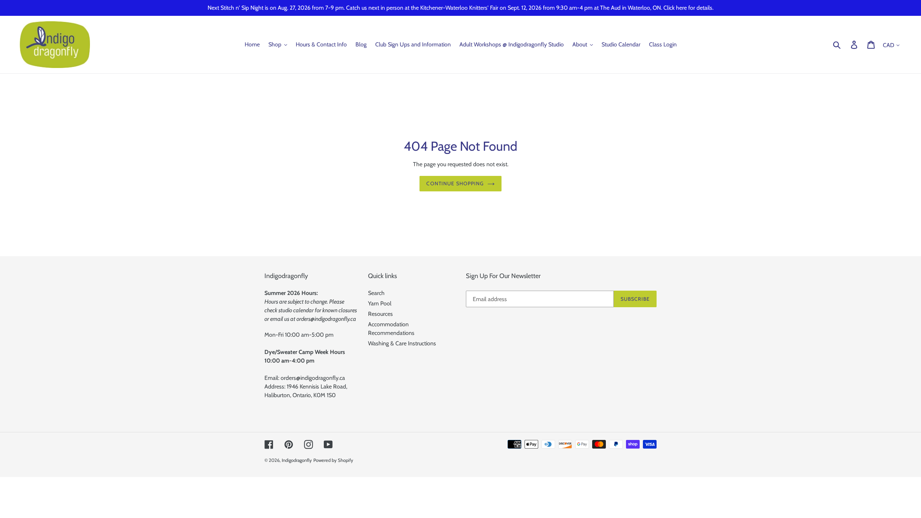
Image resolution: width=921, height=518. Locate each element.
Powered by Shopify (333, 460)
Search (376, 293)
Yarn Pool (379, 303)
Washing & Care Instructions (402, 343)
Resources (380, 313)
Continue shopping (455, 183)
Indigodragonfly (297, 460)
